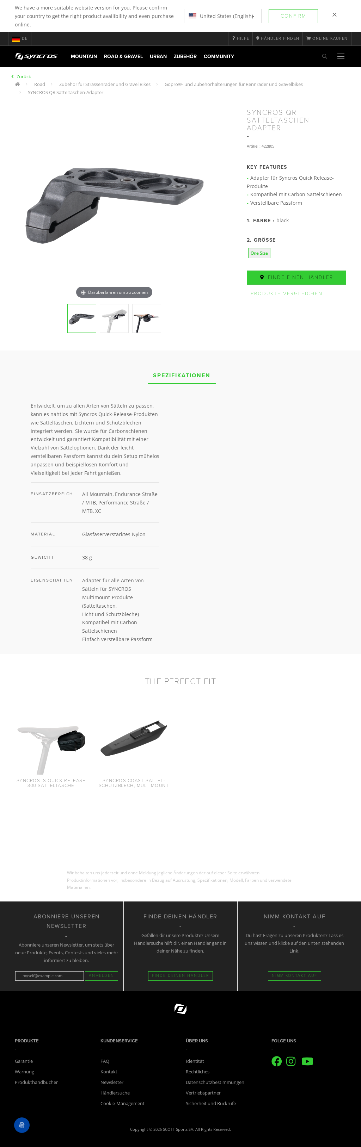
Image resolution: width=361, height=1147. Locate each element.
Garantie (24, 1061)
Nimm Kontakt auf (294, 975)
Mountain (84, 57)
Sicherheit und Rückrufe (211, 1103)
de (24, 38)
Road (39, 84)
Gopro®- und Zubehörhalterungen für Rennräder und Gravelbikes (234, 84)
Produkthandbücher (36, 1082)
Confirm (293, 16)
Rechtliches (197, 1071)
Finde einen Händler (299, 277)
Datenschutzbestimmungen (215, 1082)
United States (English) (225, 16)
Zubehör (185, 57)
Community (219, 57)
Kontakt (108, 1071)
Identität (195, 1061)
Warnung (24, 1071)
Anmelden (101, 975)
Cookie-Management (122, 1103)
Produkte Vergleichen (287, 294)
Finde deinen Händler (180, 975)
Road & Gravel (123, 57)
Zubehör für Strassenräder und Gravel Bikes (105, 84)
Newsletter (111, 1082)
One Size (259, 253)
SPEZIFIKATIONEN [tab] (181, 375)
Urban (158, 57)
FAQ (104, 1061)
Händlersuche (115, 1093)
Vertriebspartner (203, 1093)
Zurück (24, 76)
